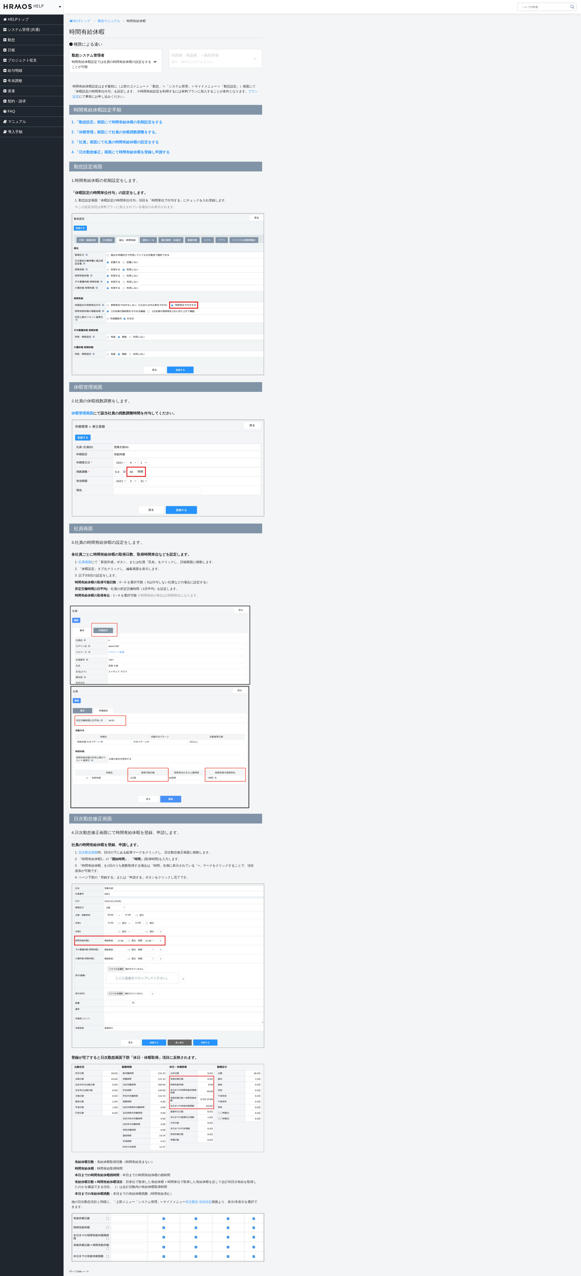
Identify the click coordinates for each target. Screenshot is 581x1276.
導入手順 (15, 132)
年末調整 (15, 81)
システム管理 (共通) (24, 30)
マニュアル (17, 122)
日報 (11, 50)
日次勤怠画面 (88, 852)
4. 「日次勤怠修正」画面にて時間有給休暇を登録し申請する (120, 152)
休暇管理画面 (82, 413)
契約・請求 (17, 101)
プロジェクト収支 (22, 60)
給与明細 (15, 70)
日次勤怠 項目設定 (198, 1202)
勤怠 (11, 40)
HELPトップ (18, 19)
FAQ (11, 111)
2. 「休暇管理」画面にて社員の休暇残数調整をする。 (115, 132)
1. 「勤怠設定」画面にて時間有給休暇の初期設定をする (116, 122)
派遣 (11, 91)
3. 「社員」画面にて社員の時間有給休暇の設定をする (115, 142)
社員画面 (85, 562)
